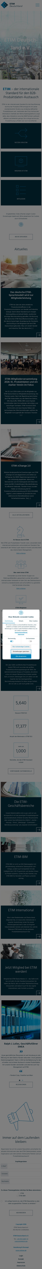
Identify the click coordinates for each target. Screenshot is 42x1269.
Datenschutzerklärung (21, 633)
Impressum (21, 634)
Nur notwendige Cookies (21, 646)
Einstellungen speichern (21, 651)
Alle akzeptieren (21, 656)
